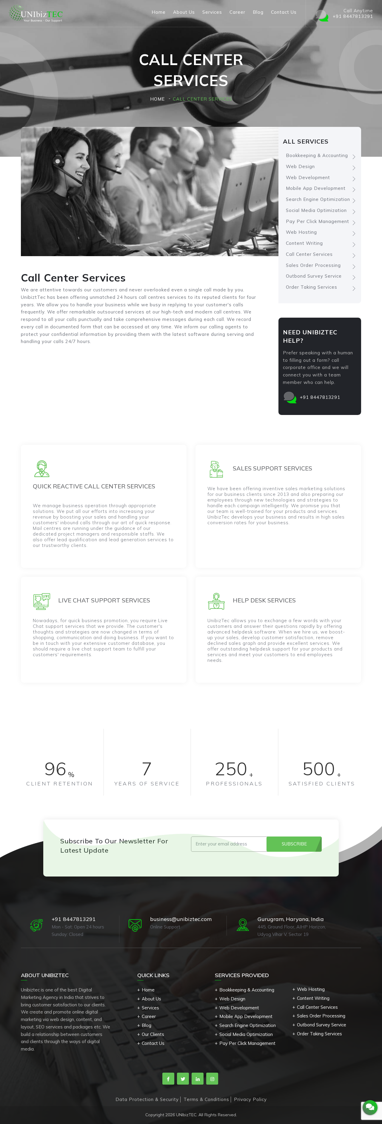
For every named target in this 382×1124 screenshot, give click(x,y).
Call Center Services (309, 254)
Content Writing (304, 243)
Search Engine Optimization (318, 199)
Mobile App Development (316, 188)
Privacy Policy (250, 1099)
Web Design (300, 166)
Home (159, 12)
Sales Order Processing (313, 265)
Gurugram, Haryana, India (291, 919)
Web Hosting (301, 232)
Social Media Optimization (316, 210)
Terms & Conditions (206, 1099)
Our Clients (153, 1034)
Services (212, 12)
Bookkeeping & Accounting (317, 155)
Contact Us (284, 12)
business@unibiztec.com (181, 919)
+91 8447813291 (320, 397)
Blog (258, 12)
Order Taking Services (311, 287)
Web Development (308, 177)
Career (237, 12)
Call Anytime (353, 13)
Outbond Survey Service (314, 276)
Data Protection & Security (147, 1099)
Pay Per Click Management (317, 221)
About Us (184, 12)
